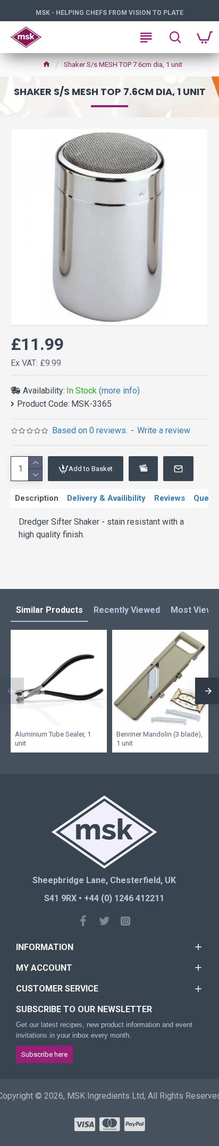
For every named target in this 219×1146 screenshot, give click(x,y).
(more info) (119, 391)
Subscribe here (44, 1054)
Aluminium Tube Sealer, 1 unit (53, 738)
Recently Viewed (127, 610)
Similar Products (49, 610)
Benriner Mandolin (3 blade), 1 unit (159, 738)
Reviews (169, 498)
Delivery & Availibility (106, 498)
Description (36, 498)
